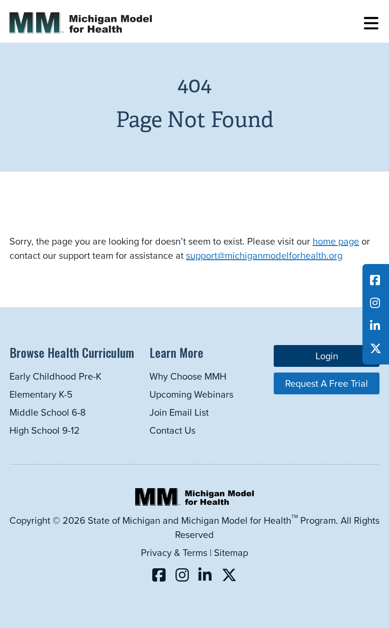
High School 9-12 (44, 430)
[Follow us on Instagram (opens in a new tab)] (375, 303)
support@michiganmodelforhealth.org (264, 255)
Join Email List (179, 412)
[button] (371, 23)
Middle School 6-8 (47, 412)
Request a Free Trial (326, 383)
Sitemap (231, 552)
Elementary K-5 (41, 394)
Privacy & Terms (174, 552)
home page (336, 241)
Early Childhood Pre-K (55, 376)
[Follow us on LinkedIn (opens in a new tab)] (375, 326)
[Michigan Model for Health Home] (194, 502)
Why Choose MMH (187, 376)
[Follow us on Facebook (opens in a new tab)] (375, 280)
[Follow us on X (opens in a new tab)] (375, 348)
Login (326, 356)
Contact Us (172, 430)
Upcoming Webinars (191, 394)
